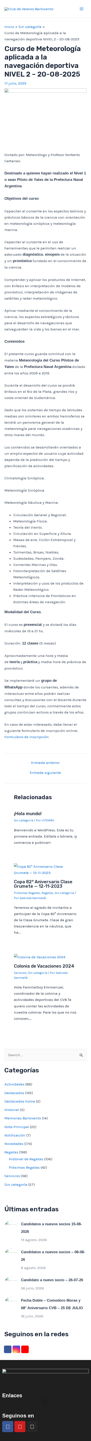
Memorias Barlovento (22, 1118)
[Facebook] (7, 1349)
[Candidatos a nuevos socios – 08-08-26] (11, 1254)
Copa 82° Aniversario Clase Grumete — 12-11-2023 (43, 884)
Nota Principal (16, 1127)
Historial (11, 1109)
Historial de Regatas (26, 1159)
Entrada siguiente (45, 773)
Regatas (47, 893)
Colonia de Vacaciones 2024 (44, 966)
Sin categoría (23, 820)
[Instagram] (16, 1349)
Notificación (14, 1135)
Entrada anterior (45, 763)
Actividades (14, 1084)
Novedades (13, 1143)
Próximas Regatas (27, 893)
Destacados (14, 1093)
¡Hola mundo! (28, 813)
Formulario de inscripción (26, 737)
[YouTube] (25, 1349)
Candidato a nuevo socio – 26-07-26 (52, 1280)
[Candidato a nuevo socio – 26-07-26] (11, 1282)
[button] (45, 1402)
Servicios (20, 973)
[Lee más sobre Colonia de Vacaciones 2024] (39, 956)
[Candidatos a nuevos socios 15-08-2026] (11, 1226)
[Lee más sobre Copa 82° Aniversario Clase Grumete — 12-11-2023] (45, 869)
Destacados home (19, 1101)
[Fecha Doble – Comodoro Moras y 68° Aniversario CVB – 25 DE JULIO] (11, 1303)
